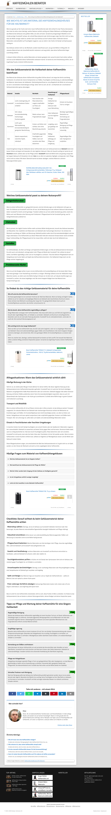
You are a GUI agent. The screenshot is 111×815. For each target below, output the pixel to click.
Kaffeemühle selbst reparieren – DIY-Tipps (19, 785)
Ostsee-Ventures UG (17, 811)
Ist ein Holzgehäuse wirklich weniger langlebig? (24, 477)
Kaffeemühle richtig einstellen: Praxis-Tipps (19, 780)
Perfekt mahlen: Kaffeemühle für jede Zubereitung (19, 776)
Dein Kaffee (33, 806)
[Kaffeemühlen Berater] (7, 5)
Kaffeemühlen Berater (29, 3)
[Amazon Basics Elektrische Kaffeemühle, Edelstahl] (91, 32)
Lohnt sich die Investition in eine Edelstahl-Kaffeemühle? (26, 483)
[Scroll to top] (108, 812)
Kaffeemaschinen (76, 806)
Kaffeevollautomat (41, 806)
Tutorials (60, 8)
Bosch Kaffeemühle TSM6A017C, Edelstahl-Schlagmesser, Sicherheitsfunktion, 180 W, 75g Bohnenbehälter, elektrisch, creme (44, 352)
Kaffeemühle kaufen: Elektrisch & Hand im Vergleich (19, 789)
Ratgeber (81, 8)
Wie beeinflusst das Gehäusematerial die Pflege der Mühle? (27, 465)
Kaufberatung (20, 8)
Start (14, 17)
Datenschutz (96, 811)
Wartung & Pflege (35, 8)
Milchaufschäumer (50, 806)
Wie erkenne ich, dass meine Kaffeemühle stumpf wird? (24, 744)
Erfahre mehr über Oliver (65, 725)
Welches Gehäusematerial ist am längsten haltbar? (25, 459)
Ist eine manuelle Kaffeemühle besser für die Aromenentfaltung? (27, 749)
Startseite (9, 8)
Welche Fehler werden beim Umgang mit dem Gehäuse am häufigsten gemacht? (33, 471)
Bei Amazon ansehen (58, 180)
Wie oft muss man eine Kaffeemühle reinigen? (22, 740)
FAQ (26, 17)
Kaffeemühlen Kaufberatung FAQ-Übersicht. (35, 761)
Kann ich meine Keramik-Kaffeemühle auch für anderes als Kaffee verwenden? (31, 754)
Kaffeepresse (68, 806)
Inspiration (49, 8)
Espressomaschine (60, 806)
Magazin (71, 8)
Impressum (104, 811)
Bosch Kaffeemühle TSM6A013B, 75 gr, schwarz (40, 491)
